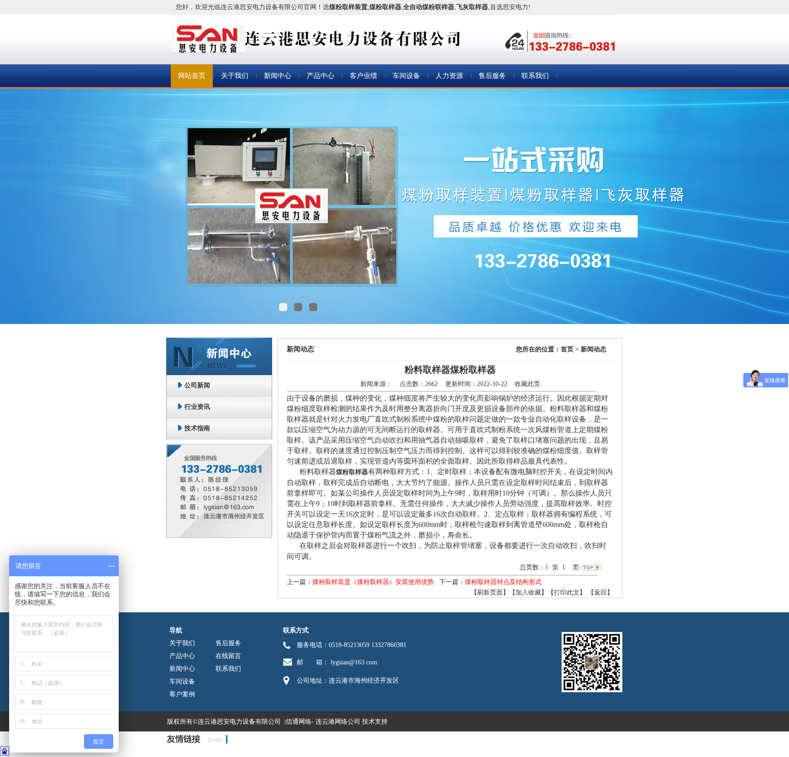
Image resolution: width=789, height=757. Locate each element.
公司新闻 (197, 385)
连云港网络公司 (338, 721)
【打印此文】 (566, 592)
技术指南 (197, 428)
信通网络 (298, 721)
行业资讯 (197, 406)
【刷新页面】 (490, 592)
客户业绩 (363, 75)
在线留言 (228, 656)
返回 (600, 592)
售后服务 (492, 75)
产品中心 (320, 75)
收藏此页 (527, 384)
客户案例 (182, 694)
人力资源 (449, 75)
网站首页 (191, 75)
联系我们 (535, 75)
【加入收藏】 (528, 592)
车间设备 (406, 75)
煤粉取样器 (352, 472)
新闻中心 (277, 75)
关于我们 (234, 75)
